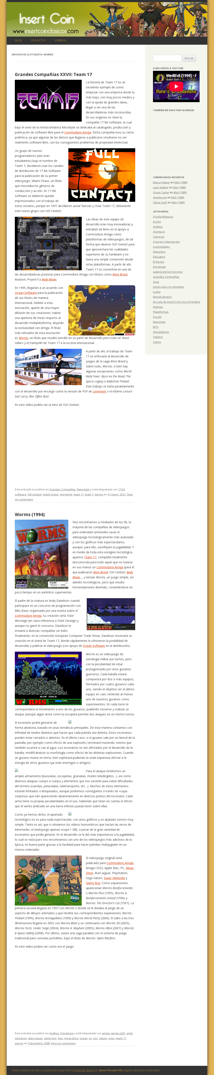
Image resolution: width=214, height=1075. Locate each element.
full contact (34, 494)
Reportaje (83, 489)
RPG (155, 327)
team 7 (89, 494)
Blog (18, 40)
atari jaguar (35, 1038)
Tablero (158, 337)
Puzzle (157, 317)
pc (90, 1038)
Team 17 (90, 557)
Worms (23, 338)
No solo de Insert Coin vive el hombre (176, 302)
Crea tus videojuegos (166, 242)
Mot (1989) (181, 182)
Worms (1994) (30, 514)
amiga (106, 1033)
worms (99, 494)
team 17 (79, 494)
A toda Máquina (163, 216)
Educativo (159, 257)
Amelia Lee (160, 197)
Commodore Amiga (77, 132)
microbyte (66, 494)
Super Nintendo (114, 878)
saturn (103, 1038)
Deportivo (159, 252)
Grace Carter (161, 192)
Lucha (156, 292)
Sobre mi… (61, 40)
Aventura (159, 232)
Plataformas (161, 312)
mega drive (71, 1038)
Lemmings (99, 391)
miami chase (51, 494)
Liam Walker (160, 187)
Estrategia (66, 1033)
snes (111, 1038)
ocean (84, 1038)
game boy (50, 1038)
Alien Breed (119, 274)
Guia (156, 282)
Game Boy (93, 883)
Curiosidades (161, 247)
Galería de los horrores (168, 272)
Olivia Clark (160, 202)
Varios (157, 342)
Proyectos (38, 40)
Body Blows (49, 279)
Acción (157, 221)
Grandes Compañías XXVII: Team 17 (53, 74)
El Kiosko (158, 262)
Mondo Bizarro (162, 297)
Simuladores (161, 332)
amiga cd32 (118, 1033)
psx (95, 1038)
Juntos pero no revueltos (168, 287)
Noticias (158, 307)
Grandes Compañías (62, 489)
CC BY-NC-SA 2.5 (84, 1070)
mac (60, 1038)
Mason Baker (161, 182)
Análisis (54, 1033)
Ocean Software (26, 293)
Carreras (158, 237)
